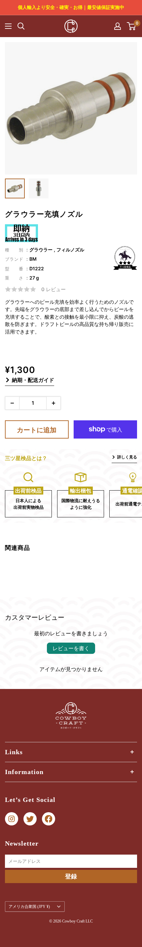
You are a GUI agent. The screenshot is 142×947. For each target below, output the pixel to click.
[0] (131, 26)
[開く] (21, 26)
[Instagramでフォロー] (11, 819)
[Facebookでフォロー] (48, 819)
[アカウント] (117, 26)
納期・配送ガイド (33, 380)
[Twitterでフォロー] (30, 819)
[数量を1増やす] (53, 403)
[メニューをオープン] (8, 26)
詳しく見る (127, 456)
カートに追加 (36, 430)
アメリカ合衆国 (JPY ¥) (29, 906)
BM (33, 259)
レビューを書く (71, 648)
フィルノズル (70, 249)
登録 (71, 876)
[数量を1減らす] (12, 403)
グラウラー (41, 249)
